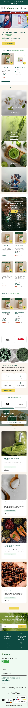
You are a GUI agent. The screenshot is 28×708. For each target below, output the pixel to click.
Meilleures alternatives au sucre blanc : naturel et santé (14, 502)
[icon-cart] (25, 7)
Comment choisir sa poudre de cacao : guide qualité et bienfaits (14, 589)
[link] (8, 339)
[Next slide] (4, 296)
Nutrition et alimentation (9, 467)
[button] (11, 63)
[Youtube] (18, 693)
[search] (4, 7)
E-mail (5, 626)
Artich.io (20, 705)
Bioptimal (12, 705)
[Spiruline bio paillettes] (7, 238)
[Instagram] (14, 693)
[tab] (12, 46)
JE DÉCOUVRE (14, 112)
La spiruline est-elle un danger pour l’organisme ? (11, 459)
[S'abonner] (25, 683)
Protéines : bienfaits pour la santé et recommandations (12, 546)
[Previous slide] (2, 296)
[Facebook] (10, 693)
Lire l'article (6, 469)
